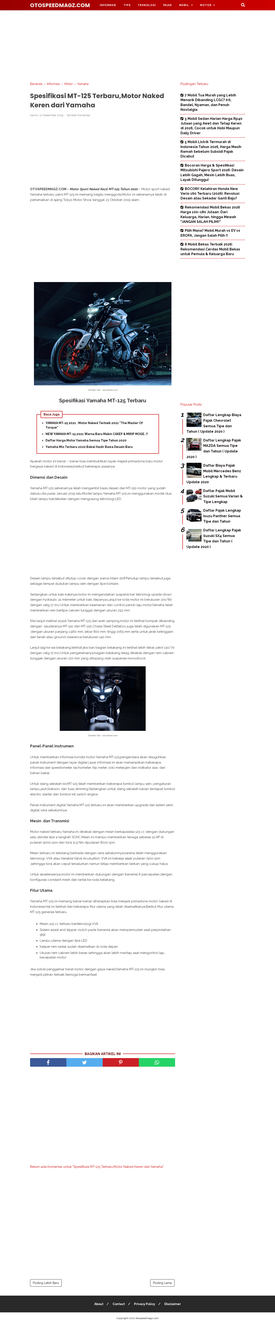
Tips (127, 5)
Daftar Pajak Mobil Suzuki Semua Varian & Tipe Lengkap (223, 496)
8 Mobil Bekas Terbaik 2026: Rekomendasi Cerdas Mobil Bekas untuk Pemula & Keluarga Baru (210, 249)
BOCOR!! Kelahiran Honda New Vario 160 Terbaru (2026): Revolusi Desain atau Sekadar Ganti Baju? (209, 194)
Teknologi (147, 5)
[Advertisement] (137, 45)
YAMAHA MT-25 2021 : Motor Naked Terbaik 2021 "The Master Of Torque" (94, 425)
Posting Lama (162, 1283)
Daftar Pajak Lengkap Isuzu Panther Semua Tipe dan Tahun (222, 515)
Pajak (167, 5)
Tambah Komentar (78, 115)
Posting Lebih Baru (46, 1283)
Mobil (184, 5)
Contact (119, 1304)
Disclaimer (172, 1304)
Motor (205, 5)
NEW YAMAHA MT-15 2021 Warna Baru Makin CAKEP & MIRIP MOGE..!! (97, 434)
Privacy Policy (144, 1304)
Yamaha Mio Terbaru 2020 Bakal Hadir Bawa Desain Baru (89, 447)
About (98, 1304)
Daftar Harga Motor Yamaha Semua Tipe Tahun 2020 (86, 440)
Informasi (108, 5)
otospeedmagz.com (60, 5)
